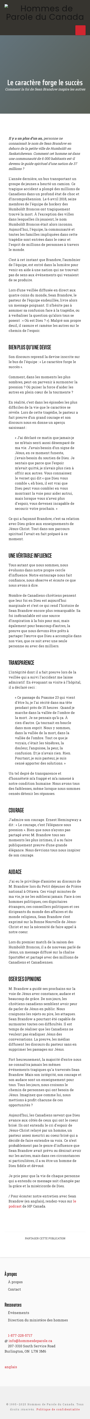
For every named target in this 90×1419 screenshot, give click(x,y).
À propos (15, 1282)
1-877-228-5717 (20, 1335)
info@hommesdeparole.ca (30, 1340)
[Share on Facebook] (30, 1250)
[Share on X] (40, 1250)
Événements (18, 1312)
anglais (11, 1367)
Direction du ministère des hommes (38, 1320)
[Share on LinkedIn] (50, 1250)
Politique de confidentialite (58, 1409)
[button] (80, 30)
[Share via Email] (60, 1250)
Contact (14, 1289)
